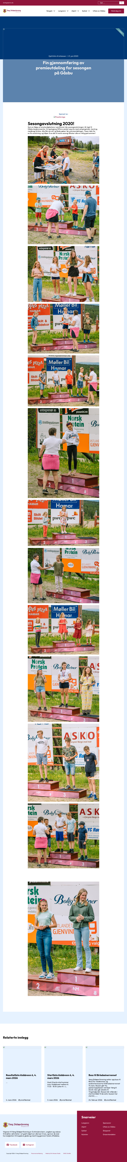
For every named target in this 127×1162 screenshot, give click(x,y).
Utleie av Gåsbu (99, 11)
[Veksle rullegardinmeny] (54, 11)
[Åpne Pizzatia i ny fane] (63, 117)
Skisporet (106, 1131)
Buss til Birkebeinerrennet (103, 1075)
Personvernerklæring (37, 1153)
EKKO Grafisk (67, 1153)
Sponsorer (107, 1123)
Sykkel (84, 1131)
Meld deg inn (116, 11)
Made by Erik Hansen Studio (53, 1153)
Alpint (83, 1127)
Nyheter (84, 1134)
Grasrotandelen (109, 1134)
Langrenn (85, 1123)
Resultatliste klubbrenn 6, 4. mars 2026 (21, 1076)
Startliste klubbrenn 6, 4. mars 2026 (60, 1076)
